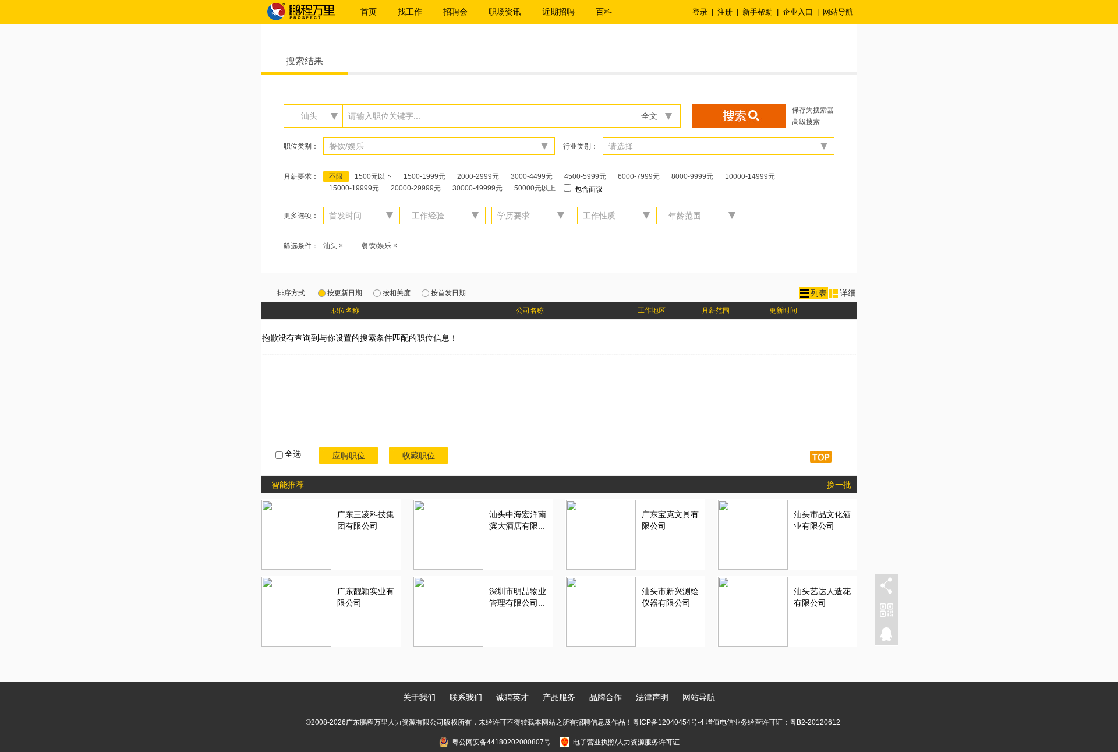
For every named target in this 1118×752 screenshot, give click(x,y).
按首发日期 (448, 293)
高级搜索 (806, 122)
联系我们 (466, 697)
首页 (368, 11)
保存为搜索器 (813, 110)
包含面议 (588, 189)
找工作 (410, 11)
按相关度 (397, 293)
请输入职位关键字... (384, 116)
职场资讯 (505, 11)
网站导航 (838, 12)
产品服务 (559, 697)
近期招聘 (558, 11)
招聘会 (455, 11)
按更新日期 (344, 293)
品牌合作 (605, 697)
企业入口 (798, 12)
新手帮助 (757, 12)
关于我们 (419, 697)
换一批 (839, 484)
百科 (604, 11)
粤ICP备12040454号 (665, 722)
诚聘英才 (512, 697)
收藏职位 (418, 455)
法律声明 (652, 697)
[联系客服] (886, 634)
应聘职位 (348, 455)
